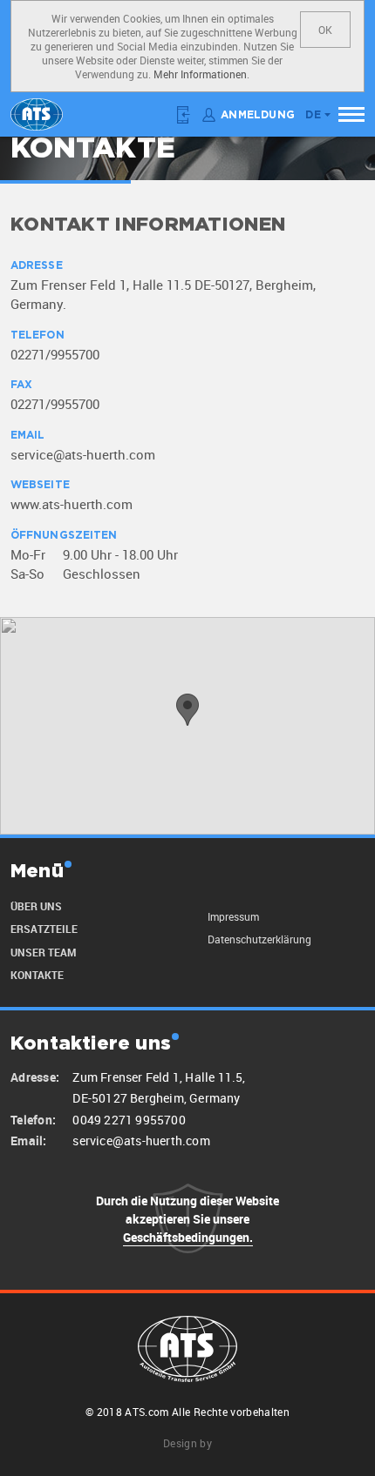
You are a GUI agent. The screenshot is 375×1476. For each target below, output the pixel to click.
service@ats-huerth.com (82, 454)
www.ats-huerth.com (71, 504)
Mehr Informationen (200, 74)
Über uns (36, 906)
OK (325, 30)
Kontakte (37, 975)
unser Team (43, 952)
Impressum (233, 916)
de (313, 115)
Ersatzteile (44, 929)
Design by (187, 1443)
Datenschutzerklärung (259, 939)
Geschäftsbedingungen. (188, 1237)
